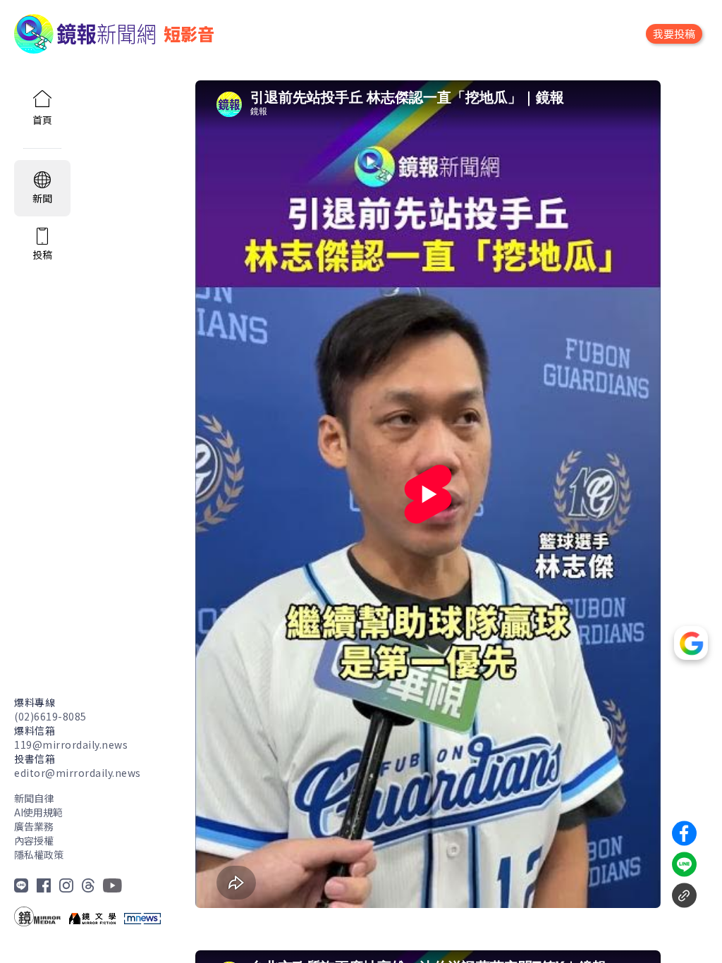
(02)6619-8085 (50, 716)
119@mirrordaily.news (71, 744)
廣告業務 (34, 826)
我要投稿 (674, 33)
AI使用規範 (38, 812)
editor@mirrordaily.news (77, 773)
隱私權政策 (38, 854)
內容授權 (34, 840)
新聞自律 (34, 798)
